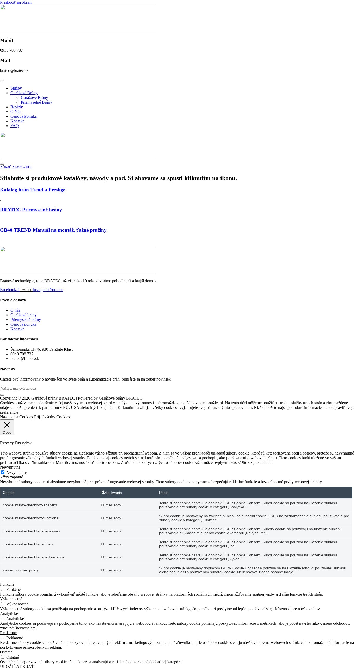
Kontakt (17, 121)
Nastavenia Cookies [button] (16, 417)
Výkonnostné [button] (11, 599)
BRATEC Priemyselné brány (31, 209)
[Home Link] (78, 157)
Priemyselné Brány (36, 102)
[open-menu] (2, 80)
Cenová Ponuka (23, 116)
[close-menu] (2, 164)
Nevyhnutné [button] (10, 467)
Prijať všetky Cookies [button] (52, 417)
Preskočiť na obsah (16, 2)
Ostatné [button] (6, 652)
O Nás (15, 111)
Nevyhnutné (16, 472)
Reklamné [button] (8, 632)
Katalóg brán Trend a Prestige (32, 189)
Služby (16, 88)
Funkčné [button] (7, 584)
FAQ (14, 125)
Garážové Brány (24, 93)
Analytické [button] (9, 613)
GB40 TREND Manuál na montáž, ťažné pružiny (53, 230)
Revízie (16, 107)
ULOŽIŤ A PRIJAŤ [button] (17, 666)
